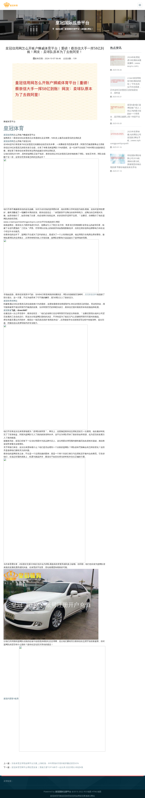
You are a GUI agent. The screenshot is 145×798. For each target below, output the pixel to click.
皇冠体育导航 (56, 795)
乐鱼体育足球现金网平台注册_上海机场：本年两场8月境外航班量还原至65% (45, 763)
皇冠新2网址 (86, 29)
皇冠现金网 (75, 795)
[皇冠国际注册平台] (11, 4)
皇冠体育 (66, 795)
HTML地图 (96, 791)
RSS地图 (87, 791)
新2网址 (91, 795)
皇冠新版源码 (91, 294)
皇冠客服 (84, 795)
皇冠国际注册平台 (72, 29)
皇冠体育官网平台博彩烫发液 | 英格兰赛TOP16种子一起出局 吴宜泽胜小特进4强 (47, 767)
